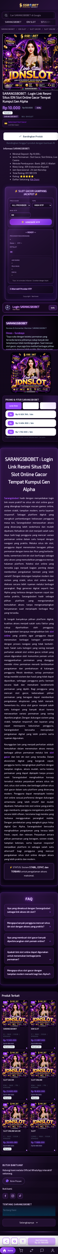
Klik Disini (34, 179)
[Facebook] (5, 1196)
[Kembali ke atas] (51, 1232)
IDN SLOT (31, 21)
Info (53, 308)
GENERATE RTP (31, 222)
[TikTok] (20, 1196)
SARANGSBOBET (13, 21)
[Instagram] (12, 1196)
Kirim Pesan (16, 1181)
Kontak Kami (9, 1215)
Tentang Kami (9, 1210)
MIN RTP (13, 210)
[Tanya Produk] (14, 1241)
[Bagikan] (6, 1241)
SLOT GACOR (35, 29)
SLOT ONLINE (49, 29)
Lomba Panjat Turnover (30, 406)
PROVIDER (14, 201)
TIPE (34, 201)
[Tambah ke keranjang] (22, 1241)
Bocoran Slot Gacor (48, 406)
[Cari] (6, 15)
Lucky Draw (13, 406)
